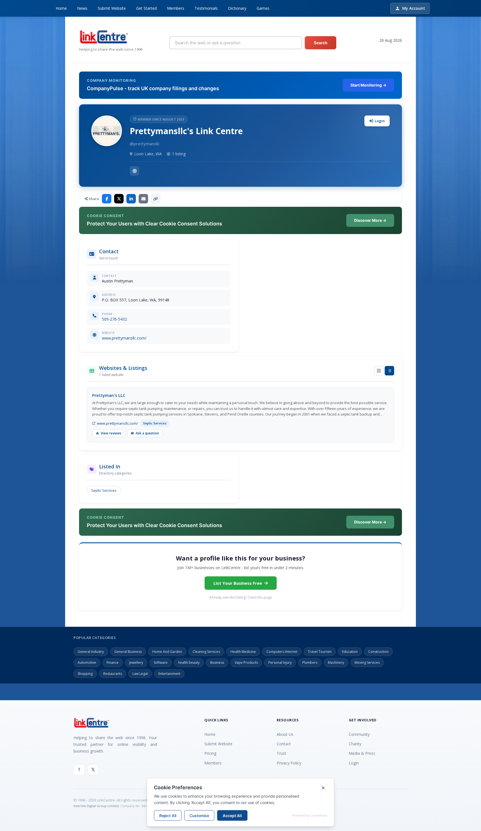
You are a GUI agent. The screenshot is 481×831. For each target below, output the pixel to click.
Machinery (336, 662)
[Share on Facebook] (106, 198)
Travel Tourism (320, 651)
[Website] (134, 171)
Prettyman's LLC (108, 395)
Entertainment (169, 673)
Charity (355, 743)
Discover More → (370, 220)
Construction (378, 651)
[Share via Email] (143, 198)
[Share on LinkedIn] (131, 198)
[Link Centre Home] (111, 37)
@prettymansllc (145, 143)
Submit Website (112, 8)
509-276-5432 (114, 319)
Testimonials (206, 8)
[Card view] (379, 370)
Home (61, 8)
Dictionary (237, 8)
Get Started (146, 8)
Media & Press (362, 753)
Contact (284, 743)
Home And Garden (167, 651)
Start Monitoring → (368, 85)
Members (175, 8)
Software (161, 662)
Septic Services (104, 490)
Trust (281, 753)
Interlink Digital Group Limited (96, 806)
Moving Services (367, 662)
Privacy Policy (289, 763)
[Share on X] (119, 198)
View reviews (111, 433)
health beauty (189, 662)
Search (320, 42)
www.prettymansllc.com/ (124, 338)
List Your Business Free (237, 583)
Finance (113, 662)
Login (380, 120)
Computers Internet (281, 651)
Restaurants (112, 673)
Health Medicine (243, 651)
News (82, 8)
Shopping (85, 673)
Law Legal (140, 673)
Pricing (210, 753)
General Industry (91, 651)
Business (217, 662)
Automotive (87, 662)
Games (263, 8)
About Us (285, 734)
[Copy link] (155, 198)
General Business (128, 651)
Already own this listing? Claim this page (240, 597)
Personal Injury (280, 662)
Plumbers (309, 662)
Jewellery (136, 662)
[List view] (389, 370)
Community (359, 734)
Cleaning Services (206, 651)
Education (350, 651)
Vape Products (246, 662)
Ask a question (147, 433)
